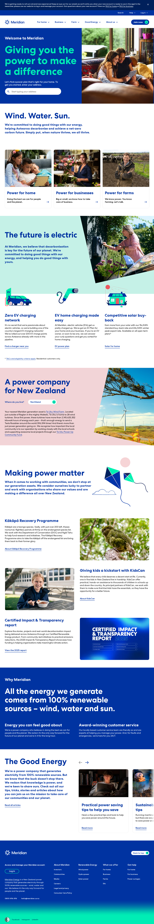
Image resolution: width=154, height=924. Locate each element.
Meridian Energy (12, 879)
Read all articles (13, 805)
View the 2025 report (16, 650)
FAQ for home (111, 6)
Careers (57, 884)
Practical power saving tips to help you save (102, 807)
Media (56, 879)
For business (133, 874)
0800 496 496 (11, 898)
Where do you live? (14, 402)
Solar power (83, 879)
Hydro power (83, 874)
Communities (59, 874)
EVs (104, 884)
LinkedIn (35, 919)
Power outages (134, 879)
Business (106, 874)
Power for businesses (74, 192)
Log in (143, 13)
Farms (105, 879)
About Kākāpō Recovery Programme (23, 549)
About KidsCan (87, 598)
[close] (146, 4)
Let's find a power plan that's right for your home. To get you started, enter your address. (31, 83)
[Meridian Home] (14, 24)
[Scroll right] (87, 762)
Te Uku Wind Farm (55, 411)
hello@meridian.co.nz (30, 898)
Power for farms (119, 192)
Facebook (15, 919)
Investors (58, 869)
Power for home (21, 192)
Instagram (26, 919)
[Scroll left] (80, 762)
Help (131, 13)
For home (107, 869)
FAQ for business (126, 6)
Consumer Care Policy (63, 893)
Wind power (83, 869)
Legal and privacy (61, 888)
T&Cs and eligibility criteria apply (20, 358)
